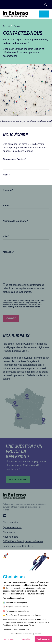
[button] (45, 4)
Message (8, 252)
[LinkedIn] (4, 515)
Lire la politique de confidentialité (16, 629)
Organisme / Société (14, 159)
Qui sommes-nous (12, 527)
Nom (6, 174)
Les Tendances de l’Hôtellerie (18, 546)
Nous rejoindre (10, 537)
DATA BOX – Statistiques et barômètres (23, 541)
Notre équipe (9, 532)
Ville (6, 236)
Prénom (8, 190)
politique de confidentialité (26, 307)
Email (6, 205)
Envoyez (10, 318)
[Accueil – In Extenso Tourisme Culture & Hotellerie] (15, 14)
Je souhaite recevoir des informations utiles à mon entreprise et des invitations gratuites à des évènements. (23, 288)
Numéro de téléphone (15, 221)
